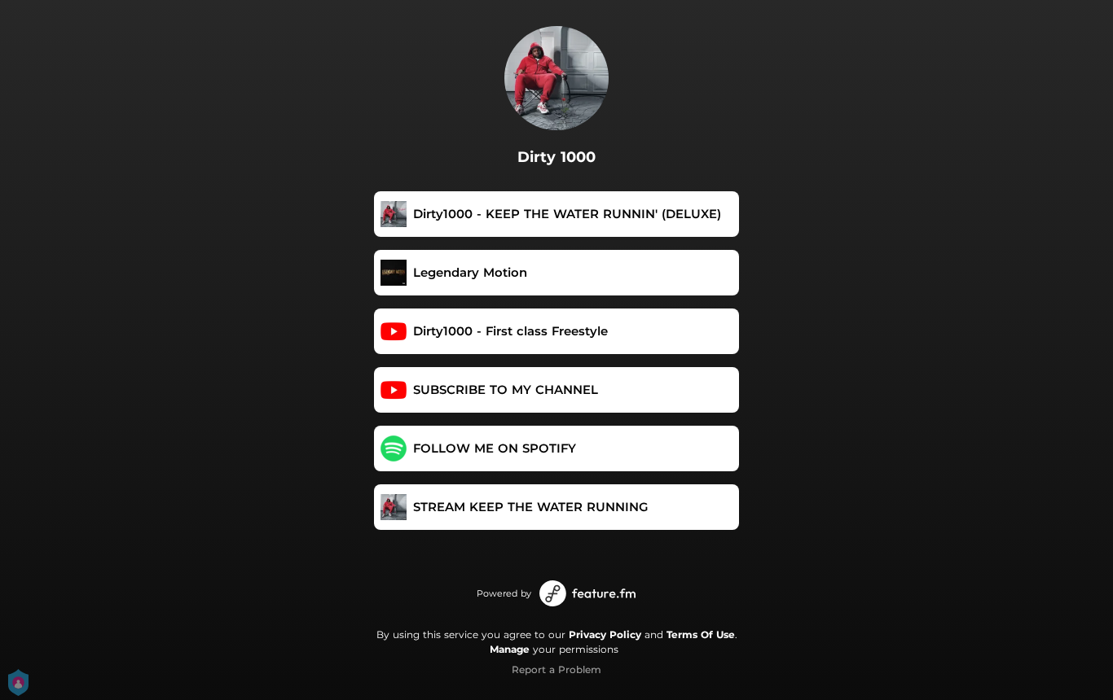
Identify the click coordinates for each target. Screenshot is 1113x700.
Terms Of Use (700, 634)
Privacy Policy (605, 634)
